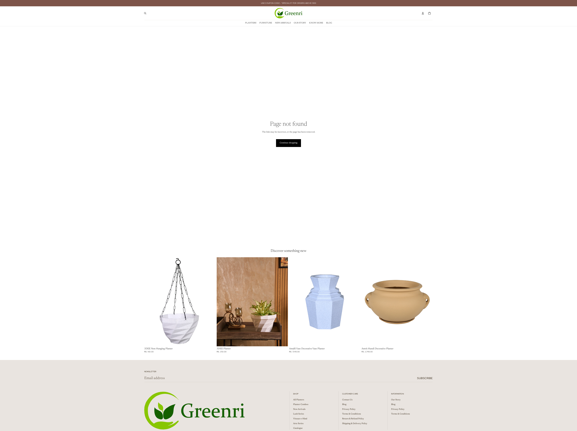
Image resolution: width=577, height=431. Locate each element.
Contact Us (347, 400)
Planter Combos (300, 404)
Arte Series (298, 423)
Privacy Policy (349, 409)
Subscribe (425, 378)
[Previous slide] (221, 301)
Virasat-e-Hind (300, 419)
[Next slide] (283, 301)
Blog (344, 404)
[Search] (145, 13)
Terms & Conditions (351, 414)
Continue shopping (288, 143)
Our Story (396, 400)
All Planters (298, 400)
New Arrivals (299, 409)
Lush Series (298, 414)
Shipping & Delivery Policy (354, 423)
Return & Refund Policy (353, 419)
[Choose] (211, 341)
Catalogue (298, 428)
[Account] (423, 13)
